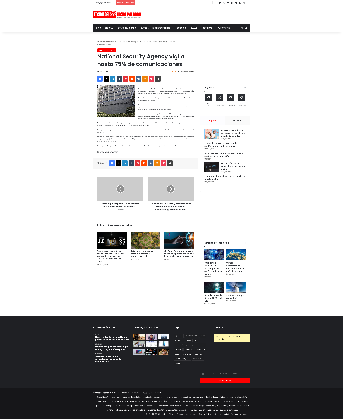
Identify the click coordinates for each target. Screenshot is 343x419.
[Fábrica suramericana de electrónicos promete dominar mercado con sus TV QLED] (139, 352)
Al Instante (224, 28)
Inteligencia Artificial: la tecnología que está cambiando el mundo (213, 268)
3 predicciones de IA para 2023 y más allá (213, 298)
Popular (212, 120)
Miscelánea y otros (133, 41)
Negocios (181, 28)
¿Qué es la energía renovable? (235, 296)
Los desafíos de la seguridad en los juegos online (233, 166)
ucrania (178, 363)
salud (177, 354)
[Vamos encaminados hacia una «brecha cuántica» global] (236, 254)
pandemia (188, 349)
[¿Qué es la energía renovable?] (236, 287)
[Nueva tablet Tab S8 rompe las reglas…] (163, 352)
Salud (194, 28)
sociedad (198, 354)
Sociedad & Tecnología (114, 41)
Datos (144, 28)
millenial (178, 349)
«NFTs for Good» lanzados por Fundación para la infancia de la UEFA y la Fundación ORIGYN (179, 254)
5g (176, 336)
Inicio (98, 28)
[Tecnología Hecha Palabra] (118, 14)
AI (181, 336)
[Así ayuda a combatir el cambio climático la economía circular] (145, 240)
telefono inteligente (182, 359)
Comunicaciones (127, 28)
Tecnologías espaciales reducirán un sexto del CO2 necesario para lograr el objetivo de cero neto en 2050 (110, 256)
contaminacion (191, 336)
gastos (188, 340)
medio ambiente (181, 345)
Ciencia (109, 28)
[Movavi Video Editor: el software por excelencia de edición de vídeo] (211, 134)
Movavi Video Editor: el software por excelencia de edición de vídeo (233, 133)
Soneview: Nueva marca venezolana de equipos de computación (223, 155)
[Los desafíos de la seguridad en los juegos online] (211, 167)
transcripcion (198, 359)
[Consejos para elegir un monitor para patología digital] (139, 344)
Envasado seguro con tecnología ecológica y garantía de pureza (220, 144)
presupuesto (200, 349)
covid (203, 336)
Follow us (218, 327)
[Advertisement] (198, 14)
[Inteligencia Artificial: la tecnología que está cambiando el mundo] (214, 254)
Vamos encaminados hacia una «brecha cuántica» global (235, 267)
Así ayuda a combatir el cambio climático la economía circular (142, 254)
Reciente (237, 120)
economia (178, 340)
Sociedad (207, 28)
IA (195, 340)
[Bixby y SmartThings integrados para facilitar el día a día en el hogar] (151, 344)
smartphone (187, 354)
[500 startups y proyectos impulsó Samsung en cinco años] (151, 352)
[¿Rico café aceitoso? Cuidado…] (139, 337)
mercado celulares (197, 345)
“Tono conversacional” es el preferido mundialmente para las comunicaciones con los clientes (176, 3)
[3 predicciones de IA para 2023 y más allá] (214, 287)
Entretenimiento (161, 28)
